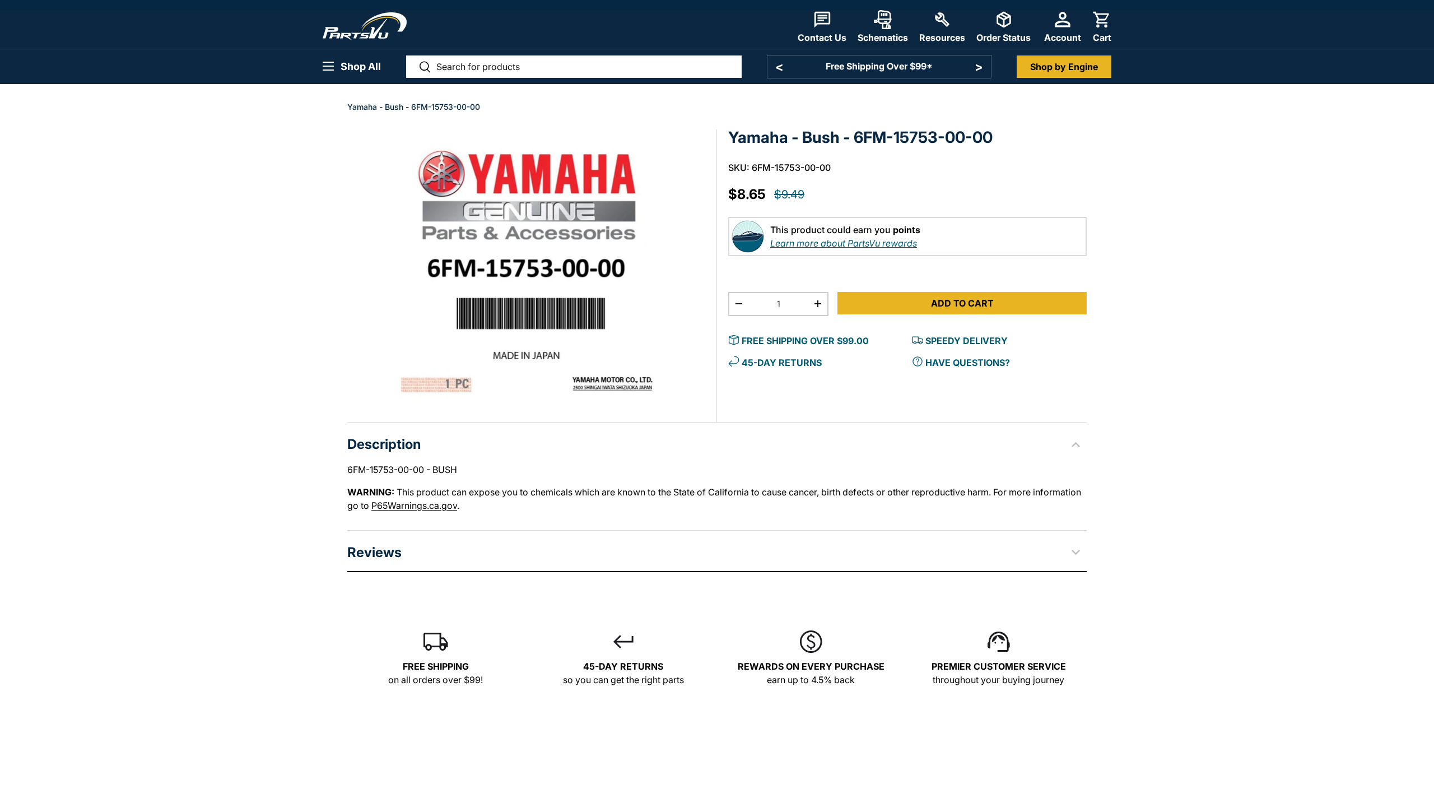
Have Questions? (967, 362)
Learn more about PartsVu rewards (843, 243)
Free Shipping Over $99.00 (805, 340)
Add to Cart (962, 303)
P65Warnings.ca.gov (414, 505)
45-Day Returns (782, 362)
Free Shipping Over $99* (879, 66)
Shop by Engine (1064, 66)
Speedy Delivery (966, 340)
